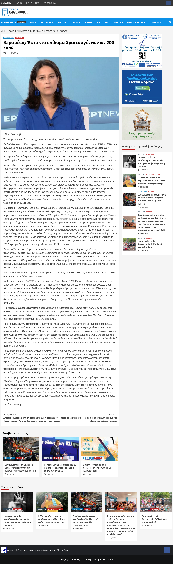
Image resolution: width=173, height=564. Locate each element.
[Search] (170, 22)
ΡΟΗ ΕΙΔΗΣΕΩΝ (33, 3)
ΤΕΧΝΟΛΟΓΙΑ (155, 22)
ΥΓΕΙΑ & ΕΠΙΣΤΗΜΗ (136, 22)
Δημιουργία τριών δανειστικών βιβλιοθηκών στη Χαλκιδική (150, 244)
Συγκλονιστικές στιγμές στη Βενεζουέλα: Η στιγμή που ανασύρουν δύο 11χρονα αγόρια (20, 467)
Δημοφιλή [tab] (143, 146)
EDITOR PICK (9, 38)
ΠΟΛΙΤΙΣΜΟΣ (102, 22)
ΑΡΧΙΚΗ (19, 3)
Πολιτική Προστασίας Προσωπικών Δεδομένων (35, 550)
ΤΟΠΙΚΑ (33, 22)
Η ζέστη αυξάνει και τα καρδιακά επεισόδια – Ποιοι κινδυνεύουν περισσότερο (151, 180)
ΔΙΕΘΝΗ (88, 22)
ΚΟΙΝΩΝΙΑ (75, 22)
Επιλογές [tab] (156, 146)
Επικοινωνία (8, 550)
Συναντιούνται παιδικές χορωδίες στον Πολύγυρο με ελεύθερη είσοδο (97, 467)
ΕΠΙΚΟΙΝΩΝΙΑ (49, 3)
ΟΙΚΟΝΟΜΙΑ (47, 22)
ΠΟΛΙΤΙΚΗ (61, 22)
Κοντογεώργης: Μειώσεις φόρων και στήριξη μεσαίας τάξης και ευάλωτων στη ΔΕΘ (60, 467)
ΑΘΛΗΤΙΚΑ (118, 22)
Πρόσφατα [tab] (128, 146)
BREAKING (48, 458)
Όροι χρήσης (62, 550)
